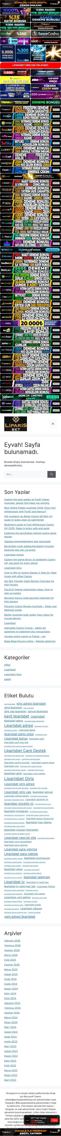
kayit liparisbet (16, 716)
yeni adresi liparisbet (19, 916)
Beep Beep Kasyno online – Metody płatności (29, 641)
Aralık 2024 (10, 984)
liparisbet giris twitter (34, 773)
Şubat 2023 (11, 1051)
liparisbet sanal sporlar (12, 866)
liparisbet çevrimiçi (30, 901)
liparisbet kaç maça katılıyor (14, 815)
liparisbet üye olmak (11, 909)
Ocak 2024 (10, 1036)
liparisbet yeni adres (34, 893)
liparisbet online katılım (45, 838)
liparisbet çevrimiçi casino (13, 905)
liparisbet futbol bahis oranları (15, 770)
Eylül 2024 (10, 998)
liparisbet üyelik (33, 904)
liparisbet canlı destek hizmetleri (37, 756)
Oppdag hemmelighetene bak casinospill (27, 541)
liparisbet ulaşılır (32, 890)
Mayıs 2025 (10, 969)
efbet (7, 664)
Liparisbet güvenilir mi (36, 799)
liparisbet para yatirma (16, 845)
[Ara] (51, 474)
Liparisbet (10, 623)
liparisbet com (11, 766)
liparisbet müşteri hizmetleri (21, 829)
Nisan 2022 (10, 1075)
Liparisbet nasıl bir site (20, 837)
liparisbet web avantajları (13, 894)
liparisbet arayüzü (10, 730)
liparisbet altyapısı (41, 726)
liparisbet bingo (41, 735)
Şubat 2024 (11, 1032)
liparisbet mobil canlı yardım (14, 826)
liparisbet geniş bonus (36, 770)
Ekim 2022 (10, 1060)
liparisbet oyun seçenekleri (18, 841)
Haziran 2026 (12, 950)
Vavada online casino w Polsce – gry (25, 636)
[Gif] (30, 176)
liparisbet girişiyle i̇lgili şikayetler (16, 788)
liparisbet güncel (43, 792)
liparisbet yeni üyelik (39, 898)
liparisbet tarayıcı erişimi (13, 878)
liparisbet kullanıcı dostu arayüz (37, 815)
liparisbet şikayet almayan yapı (15, 912)
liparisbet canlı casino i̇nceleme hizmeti (18, 746)
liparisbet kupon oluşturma (39, 818)
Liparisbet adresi (18, 725)
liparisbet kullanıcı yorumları (14, 819)
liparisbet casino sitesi (42, 762)
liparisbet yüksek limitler (13, 901)
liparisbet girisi (13, 773)
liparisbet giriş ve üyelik (38, 788)
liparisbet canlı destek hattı (14, 756)
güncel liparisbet (38, 711)
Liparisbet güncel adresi (16, 796)
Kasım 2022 (11, 1056)
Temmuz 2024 (12, 1008)
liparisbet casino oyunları (17, 762)
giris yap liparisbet (15, 711)
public (7, 679)
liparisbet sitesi (13, 869)
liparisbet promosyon (37, 858)
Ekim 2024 (10, 993)
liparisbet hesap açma (43, 804)
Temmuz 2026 (12, 945)
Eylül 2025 (10, 960)
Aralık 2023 (10, 1041)
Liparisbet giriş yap (17, 792)
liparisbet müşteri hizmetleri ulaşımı (17, 834)
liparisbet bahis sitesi (19, 734)
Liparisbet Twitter (46, 886)
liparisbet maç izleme (39, 822)
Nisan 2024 (10, 1022)
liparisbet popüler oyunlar (13, 858)
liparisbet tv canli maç (37, 882)
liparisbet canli (36, 738)
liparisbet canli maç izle (16, 742)
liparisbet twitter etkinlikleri (14, 890)
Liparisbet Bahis (27, 730)
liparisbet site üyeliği (31, 870)
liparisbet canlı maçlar (12, 759)
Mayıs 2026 (11, 955)
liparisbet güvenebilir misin (14, 800)
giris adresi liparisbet (31, 703)
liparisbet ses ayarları (30, 866)
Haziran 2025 (12, 964)
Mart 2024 (10, 1027)
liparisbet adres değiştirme (34, 721)
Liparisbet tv (14, 882)
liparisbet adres (13, 720)
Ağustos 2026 (12, 940)
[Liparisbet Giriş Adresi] (15, 423)
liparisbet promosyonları (13, 862)
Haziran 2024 (12, 1012)
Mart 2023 (10, 1046)
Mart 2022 (10, 1080)
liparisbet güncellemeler (39, 796)
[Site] (30, 109)
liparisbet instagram (16, 811)
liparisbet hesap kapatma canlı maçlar (18, 808)
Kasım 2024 (11, 988)
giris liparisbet (28, 708)
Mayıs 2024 (11, 1017)
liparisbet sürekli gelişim (32, 873)
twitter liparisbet (34, 912)
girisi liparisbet (13, 707)
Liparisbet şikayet (31, 908)
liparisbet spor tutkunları (13, 873)
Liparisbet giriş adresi (19, 784)
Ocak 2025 (10, 979)
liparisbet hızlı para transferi (43, 808)
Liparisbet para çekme (21, 854)
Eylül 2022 (10, 1065)
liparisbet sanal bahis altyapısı (34, 862)
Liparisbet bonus (16, 738)
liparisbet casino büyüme (31, 759)
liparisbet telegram (37, 877)
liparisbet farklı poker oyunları (31, 766)
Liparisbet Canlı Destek (25, 750)
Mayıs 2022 (10, 1070)
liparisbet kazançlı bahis (39, 812)
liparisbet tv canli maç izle (19, 886)
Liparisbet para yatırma (20, 849)
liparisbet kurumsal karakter (14, 823)
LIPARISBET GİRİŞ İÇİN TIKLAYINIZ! (30, 65)
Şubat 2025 (11, 974)
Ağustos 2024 (12, 1003)
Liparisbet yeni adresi (17, 897)
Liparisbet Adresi (14, 554)
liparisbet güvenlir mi (18, 803)
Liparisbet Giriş (13, 568)
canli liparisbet (9, 704)
